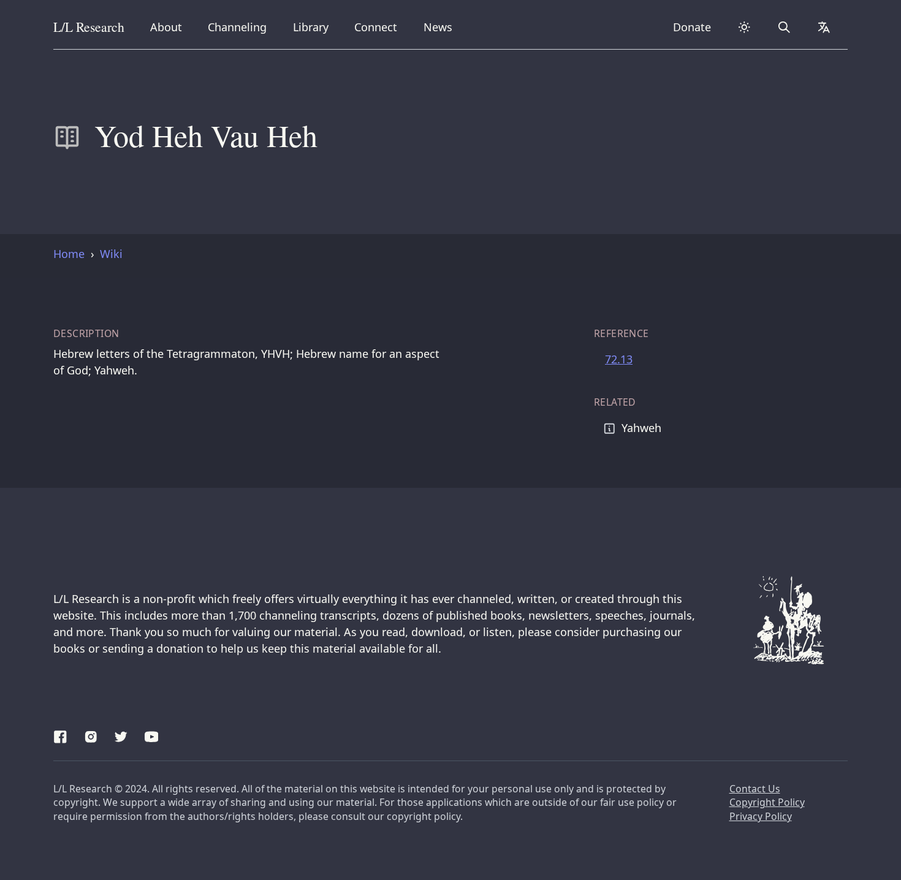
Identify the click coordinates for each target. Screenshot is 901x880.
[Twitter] (121, 735)
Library (314, 26)
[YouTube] (152, 735)
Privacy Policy (760, 816)
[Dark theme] (744, 27)
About (170, 26)
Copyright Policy (767, 802)
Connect (378, 26)
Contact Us (754, 788)
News (442, 26)
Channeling (237, 26)
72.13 (619, 359)
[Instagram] (91, 735)
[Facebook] (60, 735)
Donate (692, 27)
